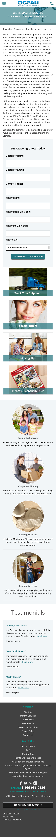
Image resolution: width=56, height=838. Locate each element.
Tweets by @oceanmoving (28, 809)
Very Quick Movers (16, 651)
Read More (42, 636)
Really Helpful (13, 677)
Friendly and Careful (17, 625)
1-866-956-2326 (33, 787)
